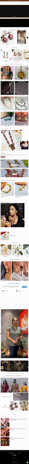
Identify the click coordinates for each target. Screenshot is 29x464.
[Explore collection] (14, 164)
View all (26, 180)
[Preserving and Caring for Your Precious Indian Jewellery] (5, 431)
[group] (7, 190)
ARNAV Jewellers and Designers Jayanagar (11, 286)
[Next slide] (26, 294)
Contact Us (14, 461)
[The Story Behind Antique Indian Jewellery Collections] (5, 441)
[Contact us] (27, 462)
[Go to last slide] (2, 294)
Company (14, 457)
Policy (14, 459)
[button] (1, 190)
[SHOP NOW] (14, 173)
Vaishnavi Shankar (19, 291)
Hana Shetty (6, 290)
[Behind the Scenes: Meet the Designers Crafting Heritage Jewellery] (5, 422)
